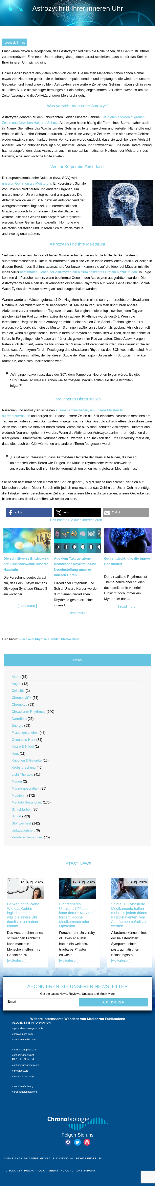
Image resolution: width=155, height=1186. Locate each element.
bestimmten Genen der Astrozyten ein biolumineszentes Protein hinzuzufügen (78, 272)
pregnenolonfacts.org (25, 1091)
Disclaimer (14, 1170)
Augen (16, 684)
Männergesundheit (25, 788)
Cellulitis (18, 691)
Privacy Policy (35, 1170)
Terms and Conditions (66, 1170)
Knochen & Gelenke (27, 760)
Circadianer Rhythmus (34, 639)
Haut (15, 753)
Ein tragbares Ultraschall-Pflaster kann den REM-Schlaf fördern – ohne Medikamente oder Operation (76, 915)
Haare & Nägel (23, 746)
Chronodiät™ (21, 698)
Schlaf (55, 639)
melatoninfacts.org (23, 1076)
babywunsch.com (23, 1033)
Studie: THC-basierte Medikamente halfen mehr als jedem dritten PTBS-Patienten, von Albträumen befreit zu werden (129, 915)
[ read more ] (27, 606)
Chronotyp (19, 704)
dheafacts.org (20, 1070)
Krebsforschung (24, 767)
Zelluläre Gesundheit (27, 837)
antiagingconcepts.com (26, 1065)
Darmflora (19, 719)
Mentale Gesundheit (27, 802)
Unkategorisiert (23, 830)
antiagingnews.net (23, 1055)
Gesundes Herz (23, 740)
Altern (16, 677)
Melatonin (19, 795)
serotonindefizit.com (24, 1039)
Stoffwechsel (70, 639)
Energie (17, 725)
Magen (17, 781)
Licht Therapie (22, 774)
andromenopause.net (25, 1049)
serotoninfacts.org (23, 1086)
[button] (29, 512)
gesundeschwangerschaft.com (30, 1028)
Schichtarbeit (21, 809)
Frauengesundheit (25, 733)
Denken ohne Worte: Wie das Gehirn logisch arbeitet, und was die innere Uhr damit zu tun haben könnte (23, 915)
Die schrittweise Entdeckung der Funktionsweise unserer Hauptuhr (26, 564)
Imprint (89, 1170)
